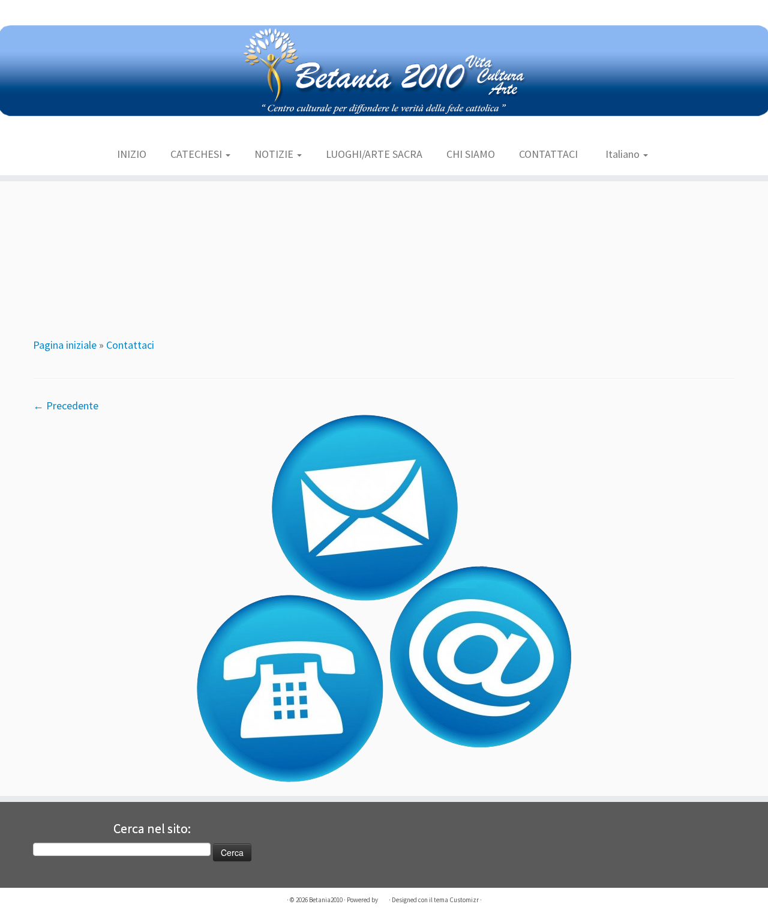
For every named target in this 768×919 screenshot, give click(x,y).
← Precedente (65, 405)
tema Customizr (456, 900)
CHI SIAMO (470, 154)
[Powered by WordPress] (383, 900)
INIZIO (131, 154)
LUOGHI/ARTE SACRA (374, 154)
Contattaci (130, 345)
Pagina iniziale (65, 345)
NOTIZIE (275, 154)
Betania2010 (326, 900)
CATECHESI (197, 154)
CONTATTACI (548, 154)
